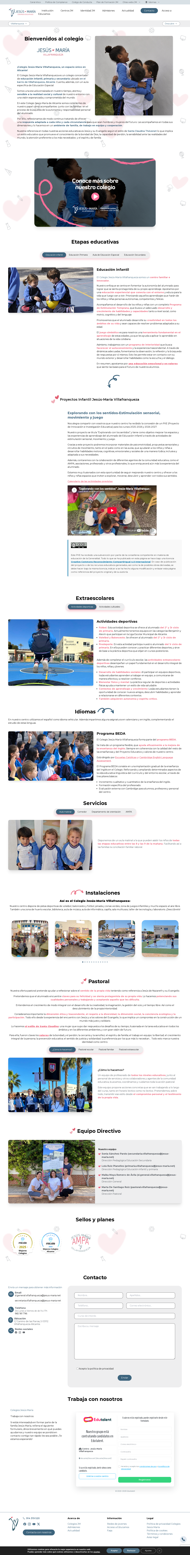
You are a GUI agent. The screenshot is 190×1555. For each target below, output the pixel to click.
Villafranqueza (17, 23)
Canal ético (35, 2)
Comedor (82, 812)
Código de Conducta (82, 2)
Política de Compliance (56, 2)
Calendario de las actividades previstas (90, 481)
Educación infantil (54, 255)
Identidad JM (87, 10)
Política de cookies (157, 1530)
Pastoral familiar (106, 1049)
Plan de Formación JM (107, 2)
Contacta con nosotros (38, 1532)
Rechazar (131, 1550)
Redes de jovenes (117, 1524)
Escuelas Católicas (126, 757)
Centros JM (67, 10)
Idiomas (152, 2)
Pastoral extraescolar (129, 1049)
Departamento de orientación (106, 812)
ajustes (96, 1552)
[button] (82, 962)
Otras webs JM (130, 2)
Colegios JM (74, 1524)
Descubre (169, 23)
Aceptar (114, 1550)
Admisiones (108, 10)
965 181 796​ (21, 1313)
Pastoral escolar (86, 1049)
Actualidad (128, 10)
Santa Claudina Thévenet (142, 131)
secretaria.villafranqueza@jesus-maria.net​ (38, 1300)
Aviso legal (152, 1537)
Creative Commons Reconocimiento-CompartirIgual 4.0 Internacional (111, 561)
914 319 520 (33, 1518)
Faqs (109, 1530)
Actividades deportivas (82, 607)
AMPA (129, 812)
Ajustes (148, 1550)
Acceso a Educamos (118, 1527)
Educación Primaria (78, 255)
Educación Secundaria (134, 255)
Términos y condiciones (159, 1534)
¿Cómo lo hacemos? (62, 1049)
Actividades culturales (109, 607)
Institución (47, 10)
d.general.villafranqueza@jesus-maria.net (38, 1295)
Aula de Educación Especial (106, 255)
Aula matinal (65, 812)
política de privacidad (102, 1368)
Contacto (149, 10)
